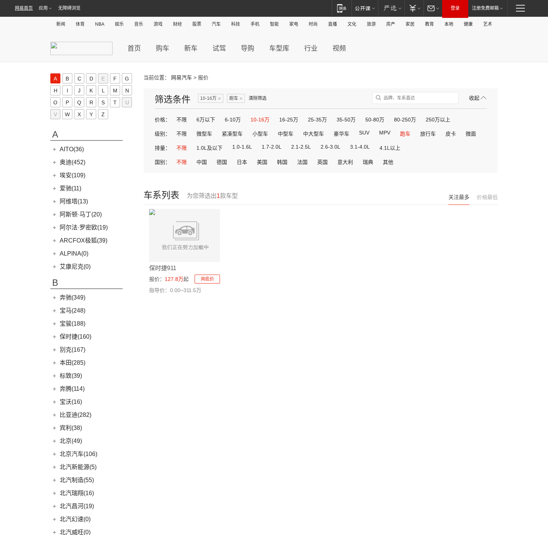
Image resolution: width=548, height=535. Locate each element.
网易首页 (24, 8)
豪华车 (341, 134)
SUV (364, 133)
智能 (274, 24)
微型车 (204, 134)
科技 (235, 24)
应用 (43, 8)
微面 (471, 134)
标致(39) (71, 376)
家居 (410, 24)
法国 (302, 162)
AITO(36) (72, 149)
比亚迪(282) (75, 415)
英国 (322, 162)
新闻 (60, 24)
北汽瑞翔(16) (77, 493)
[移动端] (342, 8)
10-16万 (210, 98)
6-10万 (233, 120)
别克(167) (72, 349)
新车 (191, 48)
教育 (429, 24)
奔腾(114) (72, 389)
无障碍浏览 (69, 8)
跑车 (236, 98)
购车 (162, 48)
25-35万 (317, 120)
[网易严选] (391, 8)
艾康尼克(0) (75, 266)
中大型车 (313, 134)
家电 (293, 24)
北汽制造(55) (77, 480)
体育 (80, 24)
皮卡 (450, 134)
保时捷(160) (75, 336)
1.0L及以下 (209, 148)
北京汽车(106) (78, 454)
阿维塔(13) (74, 201)
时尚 (313, 24)
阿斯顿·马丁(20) (81, 214)
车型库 (279, 48)
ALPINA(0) (74, 253)
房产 (390, 24)
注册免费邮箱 (485, 8)
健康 (468, 24)
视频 (339, 48)
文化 (351, 24)
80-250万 (405, 120)
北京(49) (71, 441)
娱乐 (119, 24)
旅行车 (428, 134)
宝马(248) (72, 310)
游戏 (158, 24)
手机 (255, 24)
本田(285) (72, 363)
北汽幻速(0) (75, 519)
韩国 (282, 162)
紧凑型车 (232, 134)
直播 (332, 24)
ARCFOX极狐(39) (83, 240)
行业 (311, 48)
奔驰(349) (72, 297)
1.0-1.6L (242, 147)
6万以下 (205, 120)
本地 (448, 24)
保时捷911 (162, 268)
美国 (262, 162)
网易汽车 (181, 77)
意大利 (345, 162)
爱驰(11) (70, 188)
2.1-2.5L (301, 147)
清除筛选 (258, 98)
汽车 (216, 24)
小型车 (260, 134)
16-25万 (288, 120)
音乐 (138, 24)
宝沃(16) (71, 402)
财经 (177, 24)
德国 (222, 162)
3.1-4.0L (360, 147)
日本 (242, 162)
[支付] (413, 8)
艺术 (487, 24)
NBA (99, 24)
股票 (196, 24)
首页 (134, 48)
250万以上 (438, 120)
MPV (384, 133)
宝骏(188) (72, 323)
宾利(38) (71, 428)
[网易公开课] (365, 8)
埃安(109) (72, 175)
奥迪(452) (72, 162)
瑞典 (368, 162)
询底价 (207, 279)
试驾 (219, 48)
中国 (201, 162)
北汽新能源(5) (78, 467)
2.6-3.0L (330, 147)
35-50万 (346, 120)
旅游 (371, 24)
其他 (388, 162)
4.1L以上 (389, 148)
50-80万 (374, 120)
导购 (247, 48)
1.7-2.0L (271, 147)
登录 (455, 8)
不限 (181, 120)
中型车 (285, 134)
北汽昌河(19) (77, 506)
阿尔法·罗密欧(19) (84, 227)
